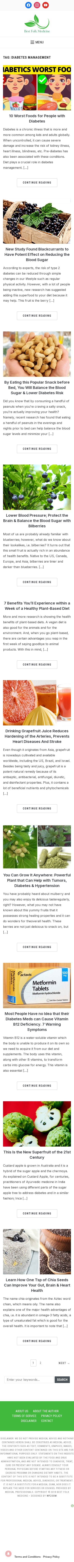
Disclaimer (28, 1421)
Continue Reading (37, 182)
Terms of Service (24, 1416)
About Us (22, 1411)
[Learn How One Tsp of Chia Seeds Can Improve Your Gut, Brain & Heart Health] (37, 1231)
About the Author (46, 1411)
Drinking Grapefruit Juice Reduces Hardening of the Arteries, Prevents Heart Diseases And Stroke (37, 736)
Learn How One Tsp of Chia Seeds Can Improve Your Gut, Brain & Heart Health (37, 1285)
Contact (47, 1421)
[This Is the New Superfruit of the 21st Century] (37, 1103)
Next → (64, 1363)
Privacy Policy (51, 1416)
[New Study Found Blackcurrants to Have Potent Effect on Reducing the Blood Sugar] (37, 201)
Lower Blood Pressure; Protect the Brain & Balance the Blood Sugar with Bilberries (37, 520)
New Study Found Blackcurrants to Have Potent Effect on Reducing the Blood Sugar (37, 254)
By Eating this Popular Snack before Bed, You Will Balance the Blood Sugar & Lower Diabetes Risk (37, 387)
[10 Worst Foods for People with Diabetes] (37, 67)
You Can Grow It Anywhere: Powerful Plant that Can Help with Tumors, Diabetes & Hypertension (37, 880)
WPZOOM (52, 1495)
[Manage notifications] (8, 1554)
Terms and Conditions (27, 1556)
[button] (37, 42)
